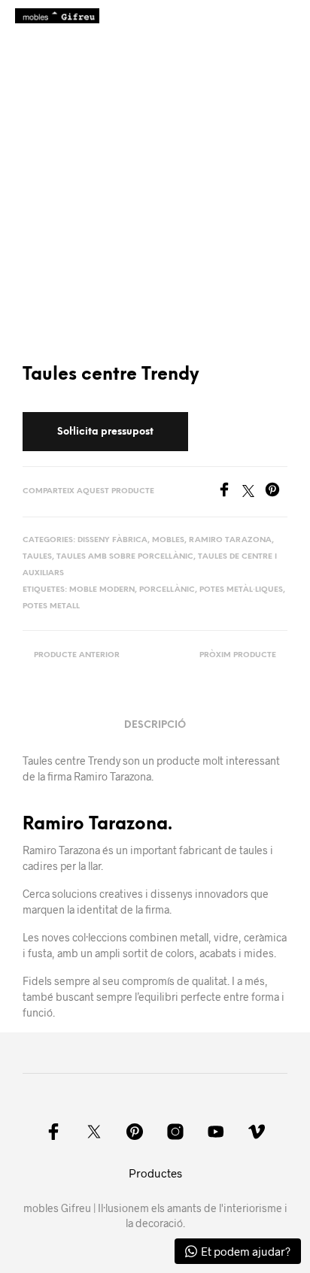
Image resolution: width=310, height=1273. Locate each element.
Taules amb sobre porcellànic (124, 557)
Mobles (168, 540)
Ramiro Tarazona (230, 540)
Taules (37, 557)
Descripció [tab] (155, 725)
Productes (155, 1173)
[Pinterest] (276, 492)
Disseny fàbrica (112, 540)
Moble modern (102, 590)
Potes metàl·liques (241, 590)
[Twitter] (253, 492)
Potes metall (51, 606)
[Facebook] (229, 492)
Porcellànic (167, 590)
